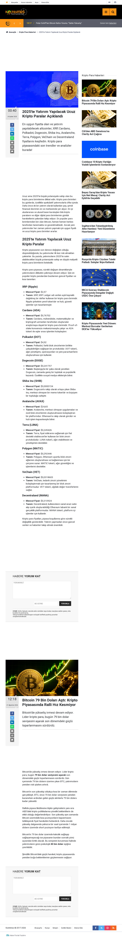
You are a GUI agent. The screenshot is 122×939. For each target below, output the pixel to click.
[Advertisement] (61, 52)
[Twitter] (12, 129)
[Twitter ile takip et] (101, 928)
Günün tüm (108, 23)
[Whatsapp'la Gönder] (12, 138)
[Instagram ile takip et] (107, 928)
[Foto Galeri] (115, 2)
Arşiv (36, 2)
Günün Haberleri (26, 2)
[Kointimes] (16, 12)
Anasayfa (38, 928)
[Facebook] (12, 125)
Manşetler (14, 2)
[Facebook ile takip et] (96, 928)
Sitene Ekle (45, 2)
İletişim (55, 928)
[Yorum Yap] (12, 151)
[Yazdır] (12, 147)
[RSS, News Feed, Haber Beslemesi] (113, 928)
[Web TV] (109, 2)
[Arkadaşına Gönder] (12, 142)
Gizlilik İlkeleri (66, 928)
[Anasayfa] (7, 2)
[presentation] (14, 23)
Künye (47, 928)
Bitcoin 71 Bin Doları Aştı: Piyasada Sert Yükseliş (56, 23)
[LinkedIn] (12, 134)
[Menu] (106, 12)
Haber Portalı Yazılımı (18, 935)
